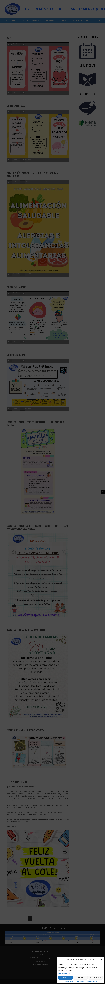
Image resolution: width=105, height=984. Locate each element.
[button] (102, 959)
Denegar (80, 977)
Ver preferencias (95, 977)
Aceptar (65, 977)
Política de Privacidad (79, 981)
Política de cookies (68, 981)
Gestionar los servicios (64, 973)
